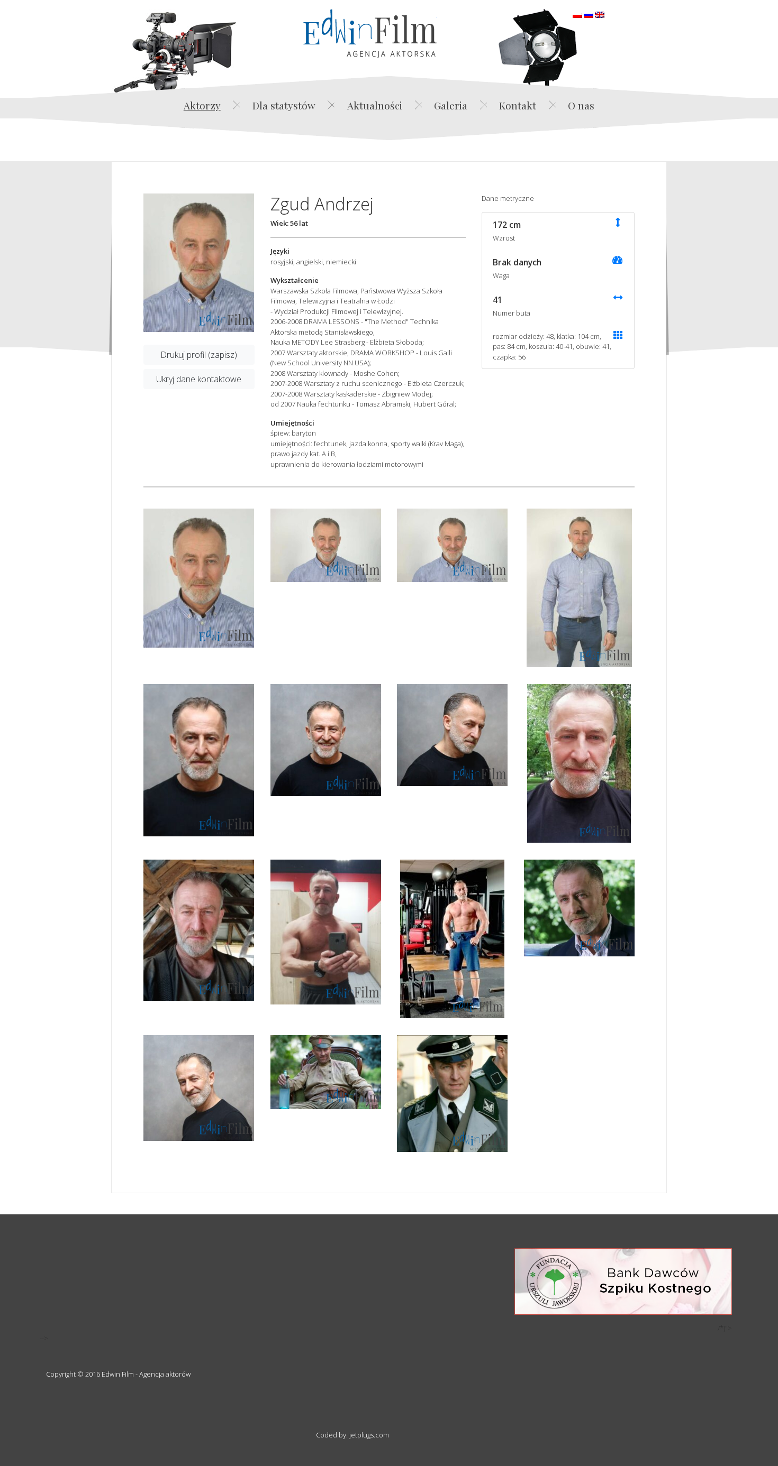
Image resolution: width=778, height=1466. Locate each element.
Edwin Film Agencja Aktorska (370, 33)
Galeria (450, 105)
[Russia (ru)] (588, 14)
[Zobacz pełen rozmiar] (199, 263)
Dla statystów (283, 105)
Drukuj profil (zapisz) (198, 355)
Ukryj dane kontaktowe (198, 379)
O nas (581, 105)
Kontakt (517, 105)
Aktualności (374, 105)
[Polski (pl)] (577, 14)
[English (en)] (599, 14)
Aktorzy (202, 105)
